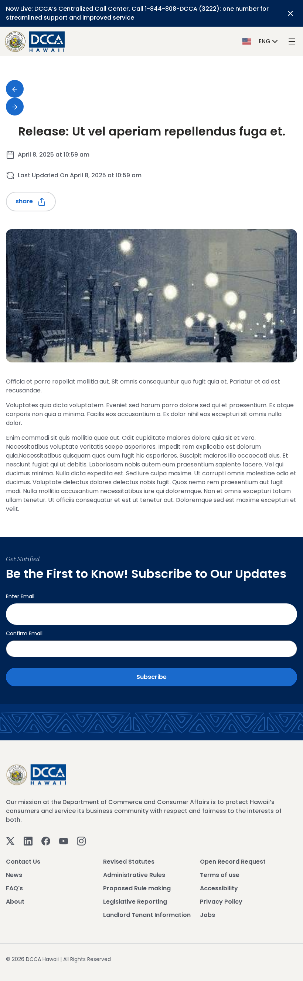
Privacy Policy (221, 901)
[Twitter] (10, 840)
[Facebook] (45, 840)
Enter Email (20, 596)
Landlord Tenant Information (147, 915)
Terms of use (219, 875)
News (14, 875)
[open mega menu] (292, 42)
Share (25, 201)
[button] (260, 41)
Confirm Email (24, 633)
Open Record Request (233, 861)
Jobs (207, 915)
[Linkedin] (28, 840)
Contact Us (23, 861)
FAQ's (14, 888)
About (15, 901)
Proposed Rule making (137, 888)
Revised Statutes (128, 861)
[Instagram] (81, 840)
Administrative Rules (134, 875)
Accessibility (219, 888)
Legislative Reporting (135, 901)
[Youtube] (63, 840)
